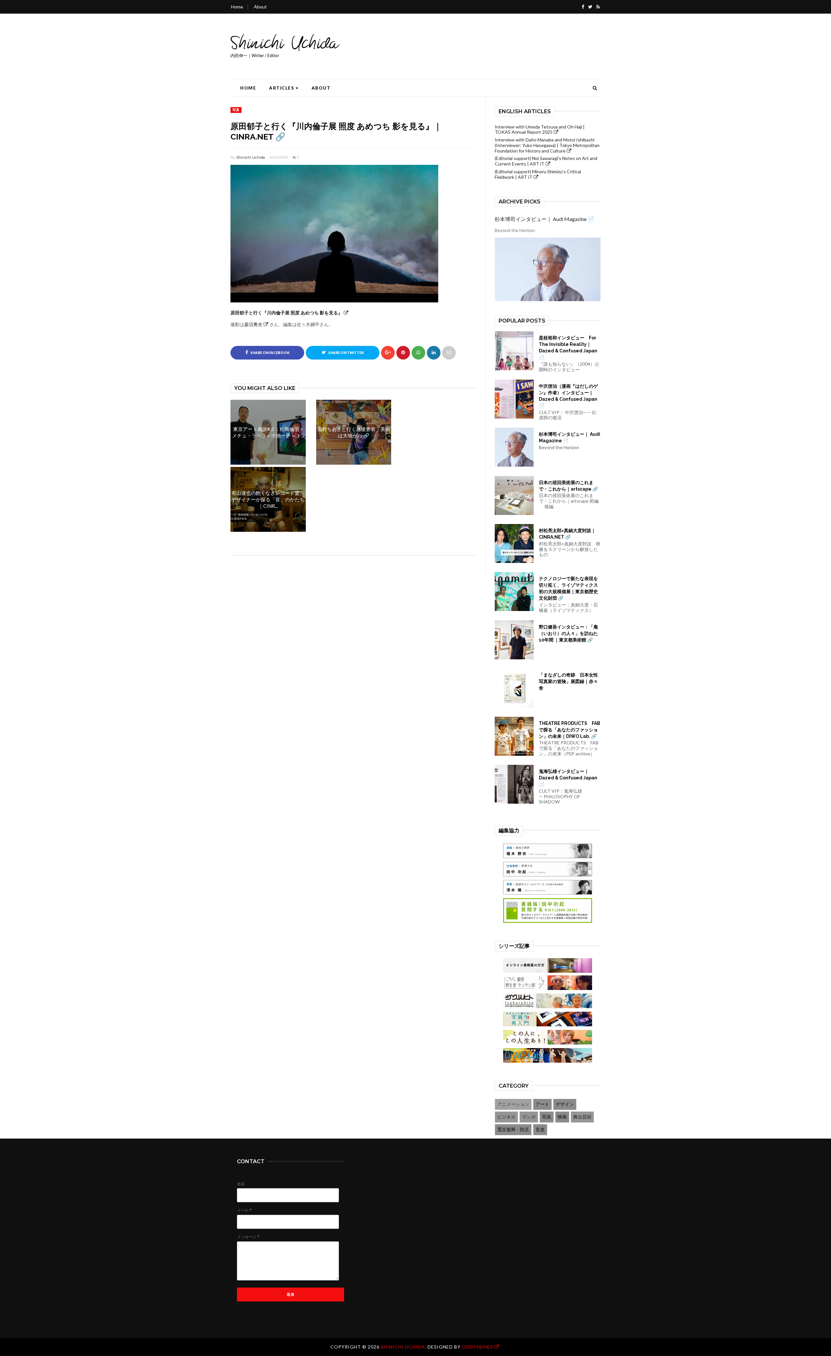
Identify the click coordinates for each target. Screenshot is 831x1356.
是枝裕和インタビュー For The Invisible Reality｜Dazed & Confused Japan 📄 (568, 347)
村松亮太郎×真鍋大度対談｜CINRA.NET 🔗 (567, 534)
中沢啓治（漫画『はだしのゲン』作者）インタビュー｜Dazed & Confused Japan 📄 (568, 396)
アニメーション (513, 1104)
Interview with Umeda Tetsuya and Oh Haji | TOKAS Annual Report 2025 (540, 129)
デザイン (565, 1104)
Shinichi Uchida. (404, 1347)
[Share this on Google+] (388, 353)
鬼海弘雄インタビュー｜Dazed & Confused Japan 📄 (568, 778)
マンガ (529, 1116)
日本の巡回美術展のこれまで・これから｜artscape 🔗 (568, 486)
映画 (562, 1116)
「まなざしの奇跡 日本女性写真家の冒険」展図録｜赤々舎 (568, 681)
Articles (281, 88)
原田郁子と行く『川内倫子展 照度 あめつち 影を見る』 (286, 312)
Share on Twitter (346, 353)
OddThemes (477, 1347)
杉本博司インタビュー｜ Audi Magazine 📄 (544, 219)
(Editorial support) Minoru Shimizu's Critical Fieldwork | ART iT (538, 174)
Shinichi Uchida (250, 157)
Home (237, 6)
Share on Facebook (270, 353)
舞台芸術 (582, 1116)
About (260, 6)
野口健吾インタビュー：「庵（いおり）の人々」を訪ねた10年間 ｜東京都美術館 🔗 (568, 633)
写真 (236, 110)
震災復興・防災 (513, 1129)
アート (542, 1104)
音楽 (540, 1129)
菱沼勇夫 (253, 324)
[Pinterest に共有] (449, 353)
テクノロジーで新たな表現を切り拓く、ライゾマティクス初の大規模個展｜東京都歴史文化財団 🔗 (568, 588)
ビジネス (506, 1116)
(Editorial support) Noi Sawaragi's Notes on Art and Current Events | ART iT (546, 160)
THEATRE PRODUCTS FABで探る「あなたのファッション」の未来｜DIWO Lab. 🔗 (569, 730)
